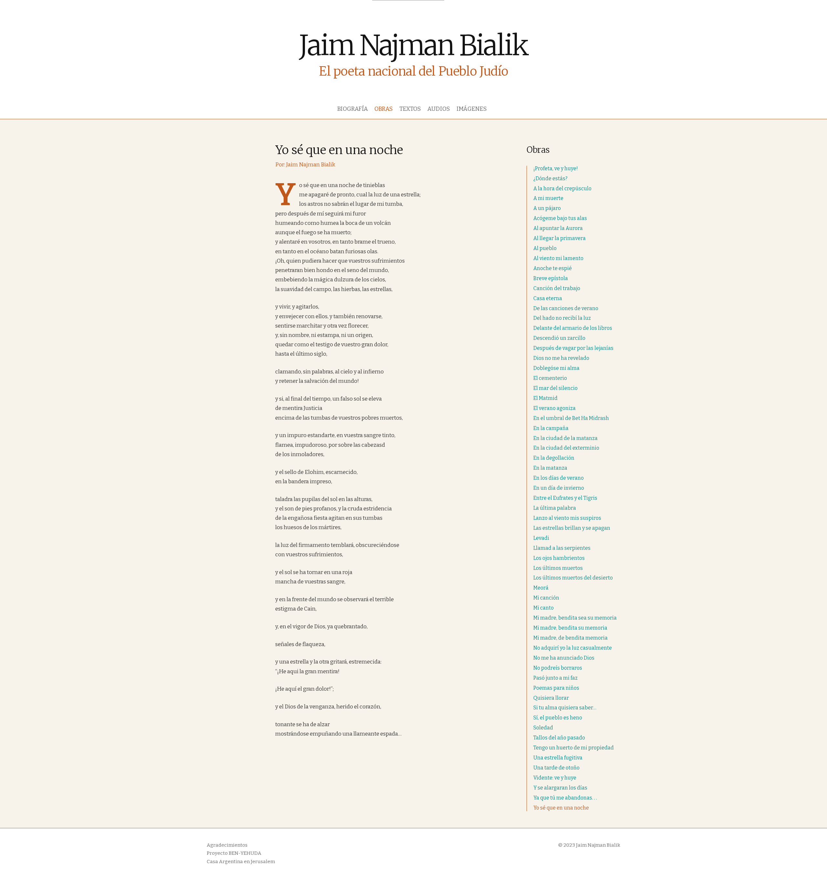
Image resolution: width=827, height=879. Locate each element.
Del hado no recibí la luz (562, 318)
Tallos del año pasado (559, 738)
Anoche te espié (552, 268)
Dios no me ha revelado (561, 358)
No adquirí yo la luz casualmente (572, 648)
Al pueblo (545, 248)
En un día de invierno (558, 488)
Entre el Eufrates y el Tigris (565, 498)
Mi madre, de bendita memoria (570, 638)
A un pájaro (547, 208)
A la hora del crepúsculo (562, 188)
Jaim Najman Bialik (413, 45)
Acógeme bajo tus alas (560, 218)
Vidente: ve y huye (554, 778)
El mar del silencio (555, 388)
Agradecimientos (227, 845)
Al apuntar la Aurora (558, 228)
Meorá (541, 588)
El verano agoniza (554, 408)
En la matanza (550, 468)
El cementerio (550, 378)
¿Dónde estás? (550, 178)
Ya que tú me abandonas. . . (565, 798)
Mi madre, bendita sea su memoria (575, 618)
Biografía (352, 108)
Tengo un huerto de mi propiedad (573, 748)
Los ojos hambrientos (559, 558)
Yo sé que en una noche (561, 808)
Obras (383, 108)
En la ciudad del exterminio (566, 448)
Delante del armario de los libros (572, 328)
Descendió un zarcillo (559, 338)
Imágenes (471, 108)
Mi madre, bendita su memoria (570, 628)
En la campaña (551, 428)
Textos (410, 108)
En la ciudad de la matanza (565, 438)
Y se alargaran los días (560, 788)
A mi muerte (548, 198)
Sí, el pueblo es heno (557, 718)
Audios (438, 108)
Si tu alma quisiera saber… (564, 708)
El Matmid (545, 398)
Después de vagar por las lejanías (573, 348)
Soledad (543, 728)
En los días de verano (558, 478)
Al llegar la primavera (559, 238)
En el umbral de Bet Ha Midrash (571, 418)
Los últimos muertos (558, 568)
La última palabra (554, 508)
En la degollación (553, 458)
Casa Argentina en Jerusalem (241, 861)
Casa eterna (547, 298)
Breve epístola (550, 278)
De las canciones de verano (565, 308)
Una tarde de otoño (556, 768)
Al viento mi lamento (558, 258)
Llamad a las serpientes (562, 548)
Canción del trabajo (556, 288)
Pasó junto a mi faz (555, 678)
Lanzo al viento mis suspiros (567, 518)
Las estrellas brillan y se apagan (571, 528)
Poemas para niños (556, 688)
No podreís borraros (557, 668)
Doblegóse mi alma (556, 368)
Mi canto (543, 608)
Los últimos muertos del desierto (573, 578)
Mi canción (546, 598)
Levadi (541, 538)
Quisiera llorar (551, 698)
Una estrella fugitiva (557, 758)
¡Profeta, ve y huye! (555, 168)
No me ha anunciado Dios (563, 658)
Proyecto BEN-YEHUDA (234, 853)
